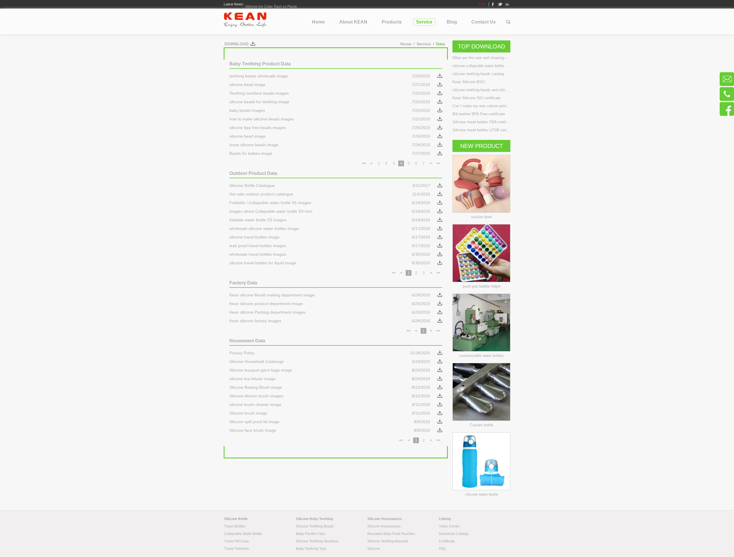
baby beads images (329, 110)
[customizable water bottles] (481, 350)
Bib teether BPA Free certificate (478, 114)
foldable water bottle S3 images (329, 220)
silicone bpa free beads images (329, 127)
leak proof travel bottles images (329, 245)
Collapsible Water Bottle (243, 534)
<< (364, 163)
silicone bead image (329, 84)
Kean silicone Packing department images (329, 312)
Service (424, 44)
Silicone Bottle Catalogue (329, 185)
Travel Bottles (234, 526)
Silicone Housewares (384, 526)
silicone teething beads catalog (478, 74)
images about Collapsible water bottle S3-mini (329, 211)
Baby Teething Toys (311, 549)
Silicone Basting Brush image (329, 387)
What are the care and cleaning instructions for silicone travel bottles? (481, 58)
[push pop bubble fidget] (481, 280)
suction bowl (481, 217)
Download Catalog (453, 534)
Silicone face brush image (329, 430)
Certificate (447, 541)
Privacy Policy (329, 353)
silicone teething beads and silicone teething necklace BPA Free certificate (481, 90)
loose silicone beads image (329, 144)
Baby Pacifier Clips (310, 534)
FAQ (442, 549)
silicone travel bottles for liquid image (329, 263)
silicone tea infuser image (329, 378)
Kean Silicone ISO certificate (476, 98)
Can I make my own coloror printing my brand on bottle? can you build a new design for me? (481, 106)
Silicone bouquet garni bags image (329, 370)
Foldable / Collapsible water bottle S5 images (329, 202)
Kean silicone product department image (329, 303)
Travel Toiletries (236, 549)
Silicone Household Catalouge (329, 361)
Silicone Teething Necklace (317, 541)
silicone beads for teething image (329, 101)
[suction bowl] (481, 211)
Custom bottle (481, 425)
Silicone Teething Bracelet (387, 541)
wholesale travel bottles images (329, 254)
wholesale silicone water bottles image (329, 228)
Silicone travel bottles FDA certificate (481, 122)
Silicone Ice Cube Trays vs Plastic (271, 4)
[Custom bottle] (481, 419)
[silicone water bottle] (481, 488)
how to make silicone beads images (329, 119)
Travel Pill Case (236, 541)
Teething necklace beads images (329, 93)
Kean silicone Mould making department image (329, 295)
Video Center (449, 526)
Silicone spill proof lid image (329, 421)
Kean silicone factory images (329, 320)
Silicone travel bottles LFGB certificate (481, 130)
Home (405, 44)
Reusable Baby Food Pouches (391, 534)
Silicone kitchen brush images (329, 396)
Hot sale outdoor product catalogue (329, 194)
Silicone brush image (329, 413)
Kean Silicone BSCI (468, 82)
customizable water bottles (481, 355)
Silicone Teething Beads (315, 526)
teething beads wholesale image (329, 76)
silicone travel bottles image (329, 237)
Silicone (373, 549)
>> (438, 163)
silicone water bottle (481, 494)
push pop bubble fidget (481, 286)
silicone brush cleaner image (329, 404)
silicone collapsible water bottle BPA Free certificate (481, 66)
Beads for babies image (329, 153)
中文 (481, 4)
